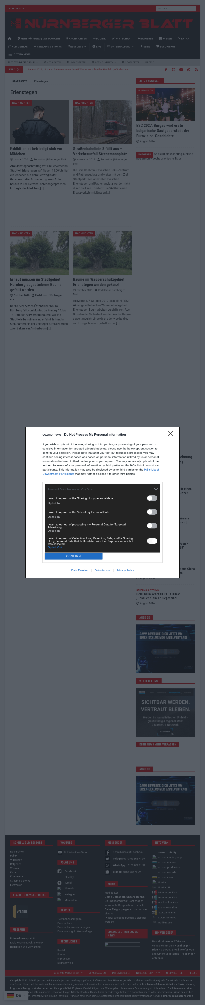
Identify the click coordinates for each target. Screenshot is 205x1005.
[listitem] (102, 489)
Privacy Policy (125, 570)
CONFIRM (73, 556)
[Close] (172, 435)
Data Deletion (79, 570)
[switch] (152, 498)
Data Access (102, 570)
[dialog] (102, 502)
